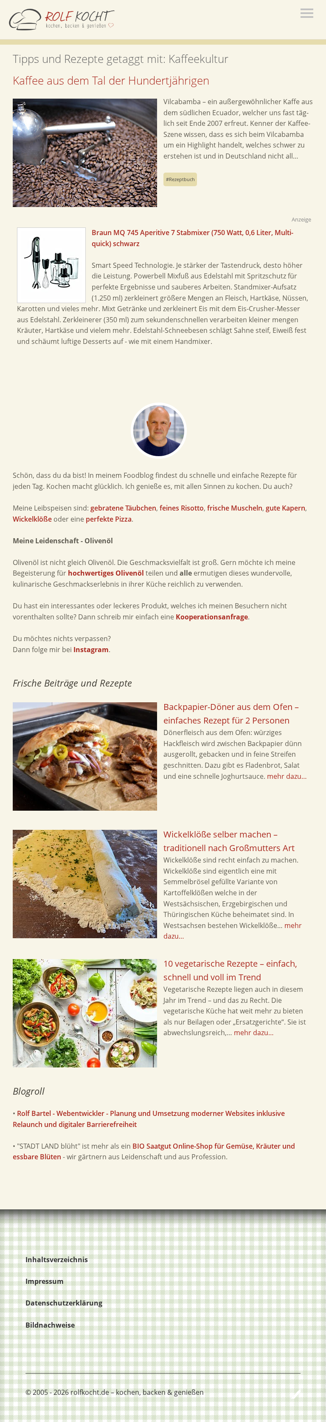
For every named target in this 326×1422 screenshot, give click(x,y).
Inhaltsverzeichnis (56, 1259)
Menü (307, 13)
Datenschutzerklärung (63, 1303)
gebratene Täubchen (123, 508)
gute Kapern (285, 508)
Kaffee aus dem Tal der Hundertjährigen (111, 80)
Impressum (44, 1281)
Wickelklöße (32, 519)
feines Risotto (182, 508)
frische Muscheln (234, 508)
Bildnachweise (50, 1325)
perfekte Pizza (109, 519)
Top (292, 1393)
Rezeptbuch (182, 179)
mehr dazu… (287, 776)
